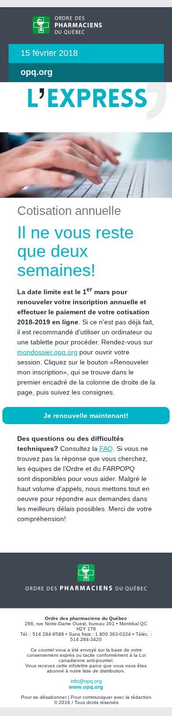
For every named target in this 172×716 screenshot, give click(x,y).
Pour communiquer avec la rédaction (111, 697)
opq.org (37, 72)
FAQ (106, 448)
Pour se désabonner (43, 697)
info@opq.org (86, 681)
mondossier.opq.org (47, 352)
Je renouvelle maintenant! (86, 415)
